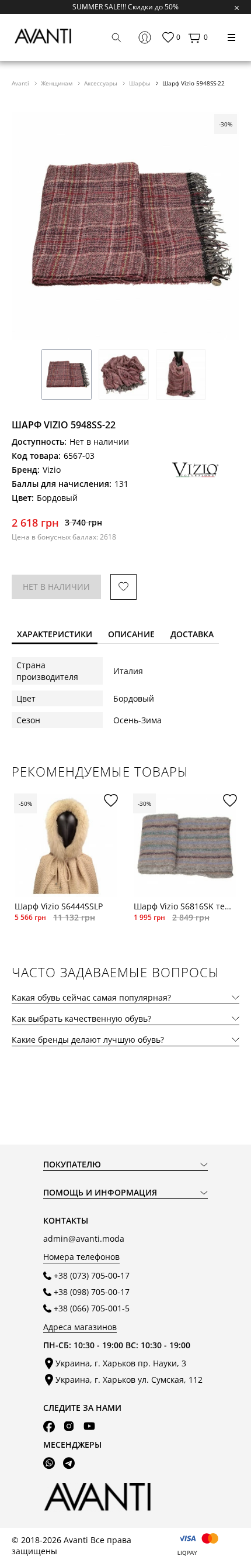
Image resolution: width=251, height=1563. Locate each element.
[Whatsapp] (49, 1463)
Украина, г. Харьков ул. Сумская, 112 (129, 1379)
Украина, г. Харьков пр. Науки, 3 (120, 1363)
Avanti (21, 83)
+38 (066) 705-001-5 (92, 1308)
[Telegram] (69, 1463)
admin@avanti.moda (83, 1238)
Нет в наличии (56, 586)
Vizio (52, 469)
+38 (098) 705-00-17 (92, 1291)
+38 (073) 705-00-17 (92, 1275)
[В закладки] (123, 587)
